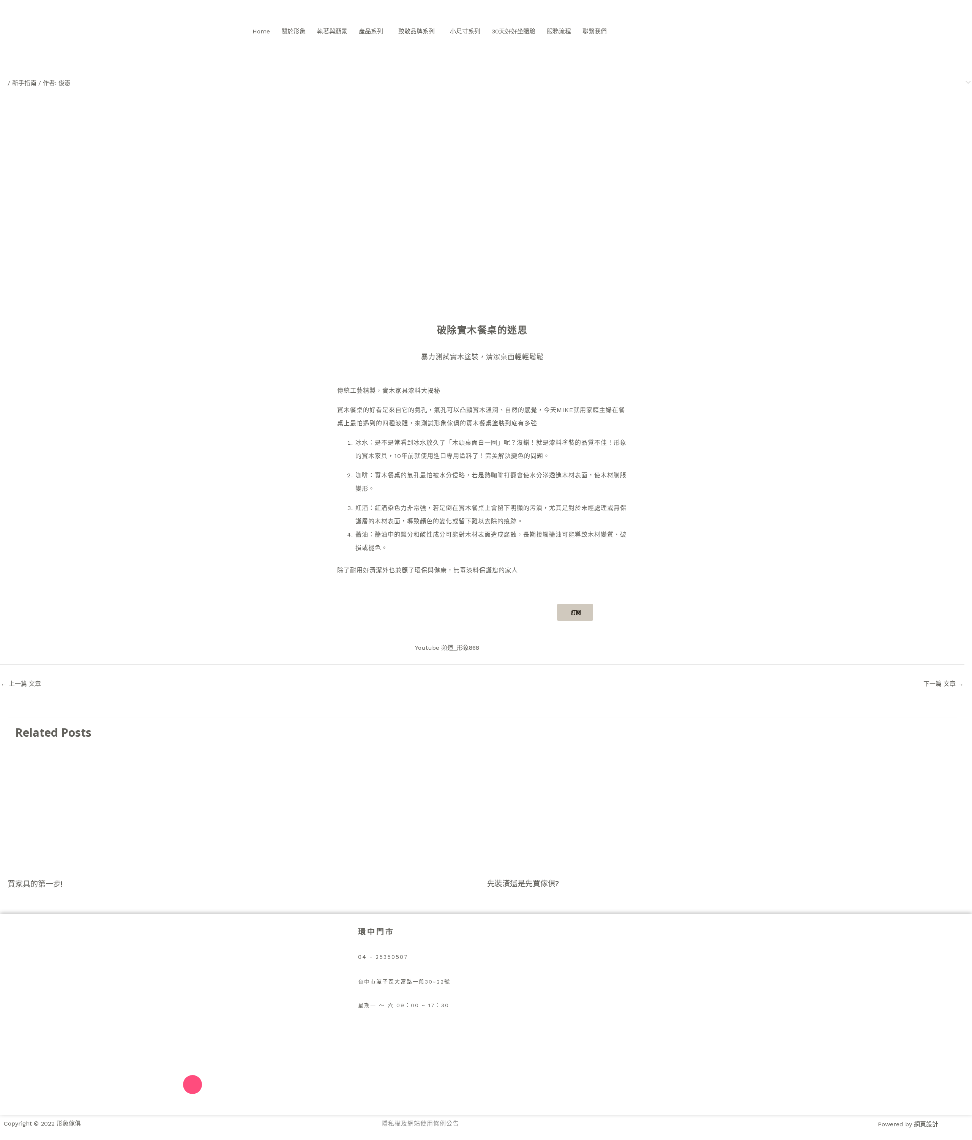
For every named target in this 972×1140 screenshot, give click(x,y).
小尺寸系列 (465, 31)
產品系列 (371, 31)
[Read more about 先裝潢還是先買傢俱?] (599, 810)
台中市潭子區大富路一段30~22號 (404, 982)
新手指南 (24, 83)
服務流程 (559, 31)
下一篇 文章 (943, 683)
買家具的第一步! (35, 884)
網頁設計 (926, 1124)
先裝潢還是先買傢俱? (523, 883)
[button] (373, 31)
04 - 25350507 (383, 957)
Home (261, 31)
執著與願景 (332, 31)
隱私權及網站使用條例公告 (420, 1123)
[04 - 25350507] (362, 944)
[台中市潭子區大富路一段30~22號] (362, 969)
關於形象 (293, 31)
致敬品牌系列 (416, 31)
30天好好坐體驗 (513, 31)
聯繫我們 (594, 31)
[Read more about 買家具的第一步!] (121, 810)
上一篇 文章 (21, 683)
